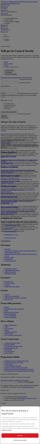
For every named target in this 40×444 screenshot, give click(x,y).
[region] (20, 425)
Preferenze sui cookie (20, 440)
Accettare (20, 435)
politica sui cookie (6, 430)
